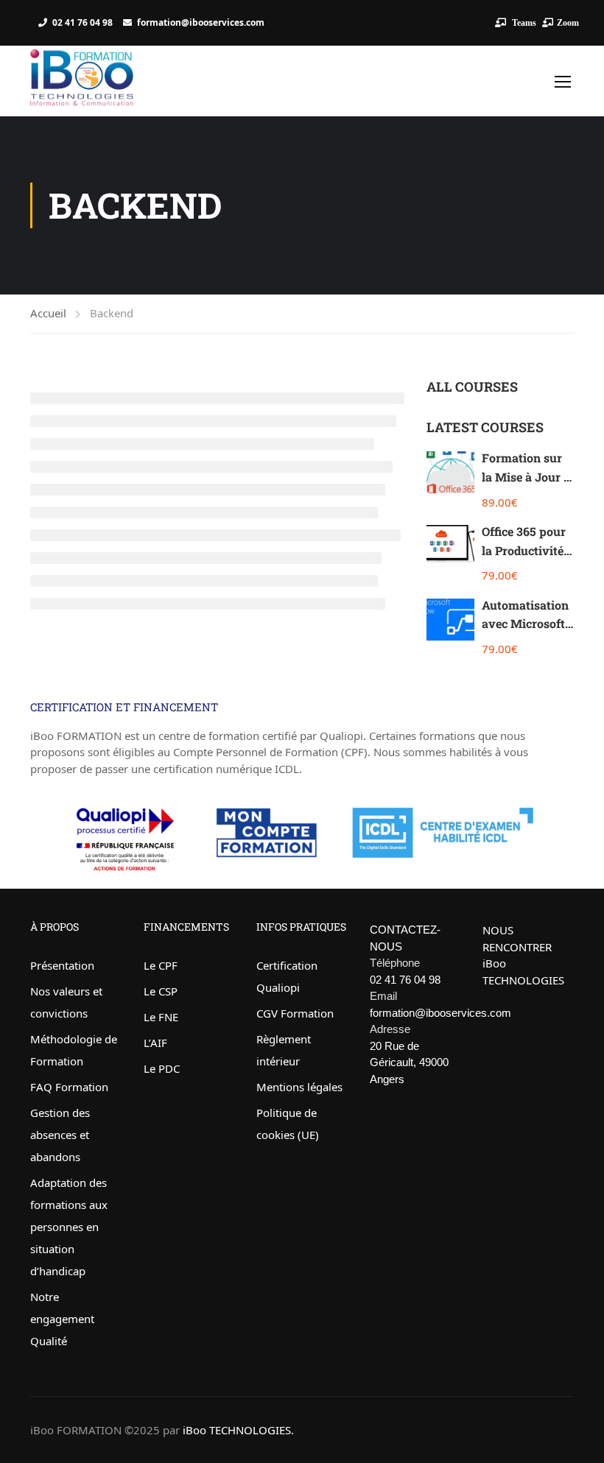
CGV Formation (295, 1013)
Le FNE (161, 1016)
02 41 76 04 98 (82, 22)
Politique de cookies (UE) (287, 1123)
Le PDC (162, 1068)
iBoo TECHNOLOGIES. (238, 1430)
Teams (523, 22)
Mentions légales (299, 1086)
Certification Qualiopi (286, 976)
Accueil (48, 313)
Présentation (62, 965)
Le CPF (161, 965)
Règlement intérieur (283, 1050)
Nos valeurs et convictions (66, 1002)
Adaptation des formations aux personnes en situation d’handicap (69, 1226)
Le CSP (161, 991)
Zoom (568, 22)
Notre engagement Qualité (62, 1318)
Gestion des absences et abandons (60, 1134)
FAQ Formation (69, 1086)
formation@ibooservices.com (200, 22)
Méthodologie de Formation (73, 1050)
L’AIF (155, 1042)
